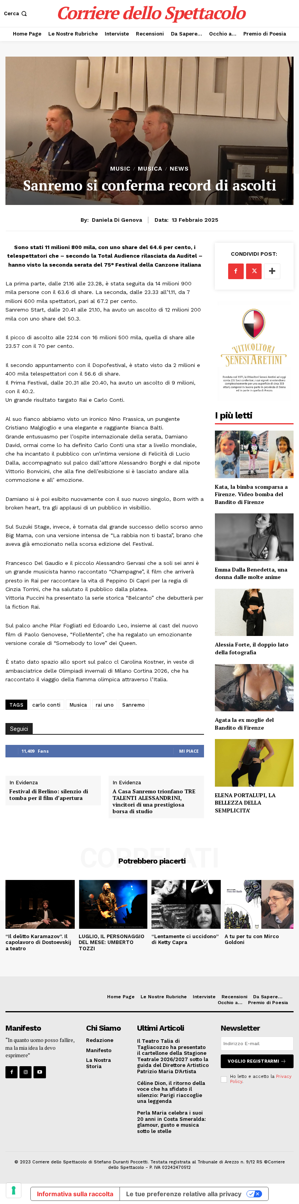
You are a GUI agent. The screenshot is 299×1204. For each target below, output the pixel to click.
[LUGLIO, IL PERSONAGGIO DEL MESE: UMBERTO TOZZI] (113, 904)
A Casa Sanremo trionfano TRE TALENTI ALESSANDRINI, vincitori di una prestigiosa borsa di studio (154, 801)
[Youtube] (39, 1072)
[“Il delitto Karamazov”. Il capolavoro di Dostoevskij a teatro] (40, 904)
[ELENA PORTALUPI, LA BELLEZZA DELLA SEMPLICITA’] (254, 762)
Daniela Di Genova (117, 220)
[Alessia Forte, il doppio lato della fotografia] (254, 612)
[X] (254, 271)
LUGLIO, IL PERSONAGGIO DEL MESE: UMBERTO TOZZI (111, 942)
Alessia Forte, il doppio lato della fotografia (251, 648)
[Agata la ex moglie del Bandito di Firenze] (254, 687)
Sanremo (133, 705)
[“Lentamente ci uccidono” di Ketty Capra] (186, 904)
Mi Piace (189, 751)
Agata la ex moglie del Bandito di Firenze (244, 723)
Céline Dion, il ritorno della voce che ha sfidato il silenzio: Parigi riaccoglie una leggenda (171, 1092)
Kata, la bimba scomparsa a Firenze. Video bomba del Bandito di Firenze (251, 494)
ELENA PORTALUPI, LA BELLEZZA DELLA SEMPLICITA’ (245, 802)
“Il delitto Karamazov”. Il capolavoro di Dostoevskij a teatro (38, 942)
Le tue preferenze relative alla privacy (183, 1194)
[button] (16, 13)
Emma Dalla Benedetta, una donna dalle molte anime (251, 573)
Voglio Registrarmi (253, 1061)
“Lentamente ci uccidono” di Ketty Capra (185, 939)
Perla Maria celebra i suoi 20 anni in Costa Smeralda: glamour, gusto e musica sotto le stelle (171, 1122)
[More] (272, 271)
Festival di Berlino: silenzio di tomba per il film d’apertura (48, 794)
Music (120, 169)
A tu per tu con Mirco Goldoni (252, 939)
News (179, 169)
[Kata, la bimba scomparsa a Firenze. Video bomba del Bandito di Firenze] (254, 454)
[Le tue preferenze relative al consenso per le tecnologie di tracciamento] (13, 1190)
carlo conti (46, 705)
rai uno (105, 705)
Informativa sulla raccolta (75, 1194)
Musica (150, 169)
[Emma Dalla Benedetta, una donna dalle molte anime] (254, 537)
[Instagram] (25, 1072)
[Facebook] (236, 271)
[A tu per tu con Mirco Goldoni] (259, 904)
